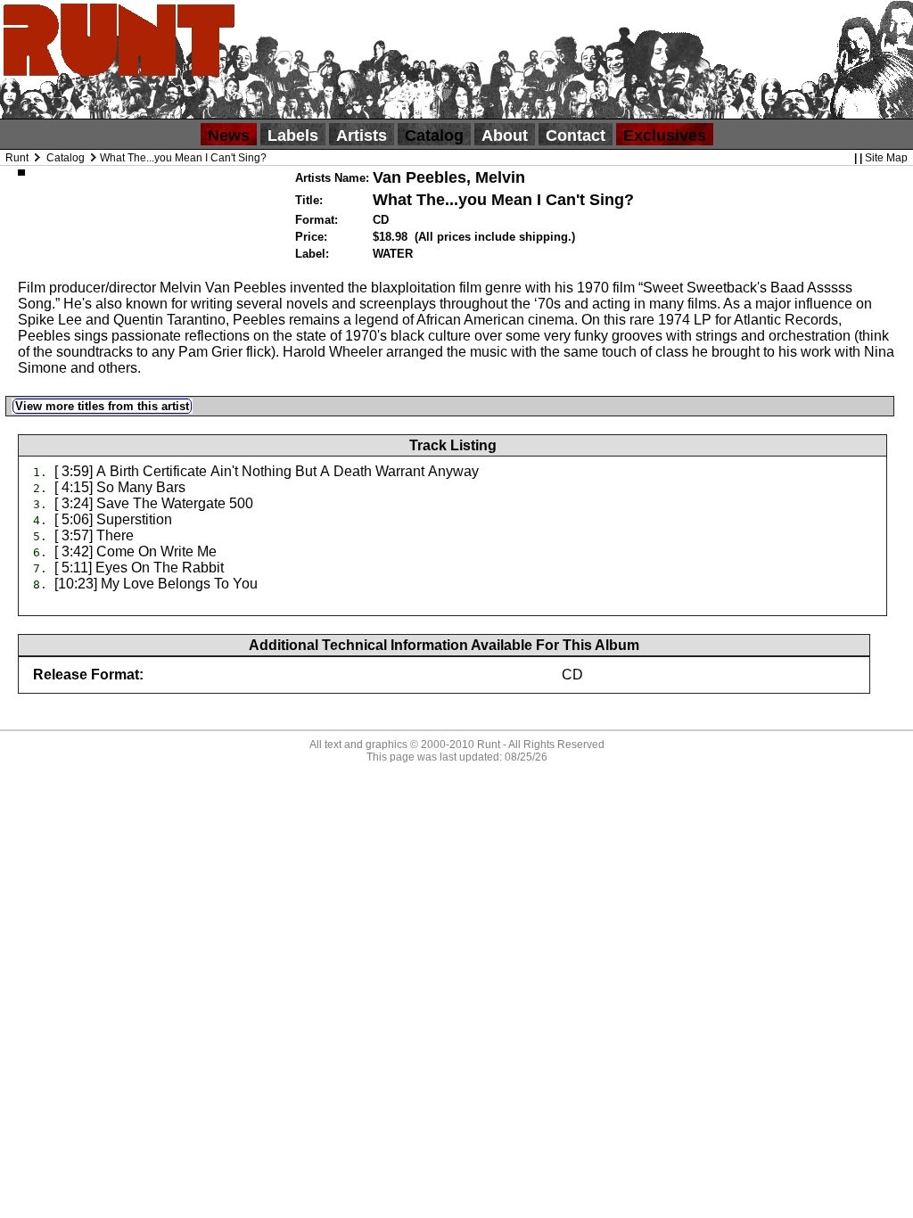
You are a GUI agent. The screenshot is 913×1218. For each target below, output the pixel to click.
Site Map (886, 158)
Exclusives (664, 135)
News (229, 135)
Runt (17, 158)
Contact (575, 135)
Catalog (434, 135)
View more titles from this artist (102, 406)
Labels (292, 135)
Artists (361, 135)
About (504, 135)
